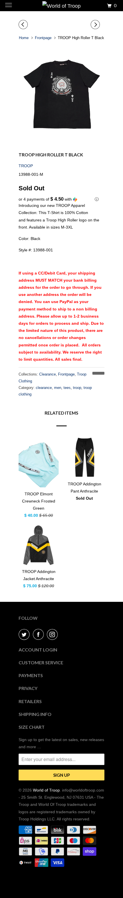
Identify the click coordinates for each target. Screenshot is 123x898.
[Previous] (24, 24)
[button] (61, 199)
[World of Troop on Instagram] (53, 634)
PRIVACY (28, 688)
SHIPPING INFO (35, 714)
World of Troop (46, 790)
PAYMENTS (31, 675)
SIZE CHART (32, 727)
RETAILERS (30, 701)
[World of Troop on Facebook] (39, 634)
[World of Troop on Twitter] (25, 634)
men (57, 388)
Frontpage (66, 374)
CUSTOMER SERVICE (41, 662)
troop (77, 388)
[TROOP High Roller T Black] (61, 93)
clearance (44, 388)
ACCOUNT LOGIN (38, 649)
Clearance (47, 374)
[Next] (96, 24)
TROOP (26, 166)
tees (67, 388)
